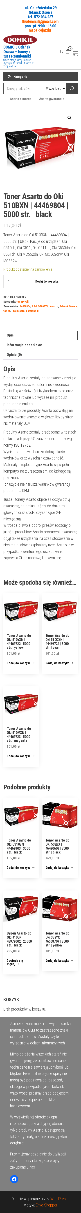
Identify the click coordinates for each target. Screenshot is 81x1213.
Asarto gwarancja (51, 99)
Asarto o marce (21, 99)
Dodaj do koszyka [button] (19, 663)
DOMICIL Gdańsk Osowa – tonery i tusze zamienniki (17, 51)
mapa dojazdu (40, 30)
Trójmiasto (18, 311)
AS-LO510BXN (40, 306)
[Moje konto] (61, 51)
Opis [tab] (10, 335)
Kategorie (20, 77)
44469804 (25, 306)
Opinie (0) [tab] (14, 355)
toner (6, 311)
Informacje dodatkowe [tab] (24, 345)
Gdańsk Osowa (68, 306)
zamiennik (32, 311)
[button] (69, 118)
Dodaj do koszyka (46, 281)
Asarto (54, 306)
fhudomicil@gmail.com (40, 21)
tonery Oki (22, 301)
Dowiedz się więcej (15, 962)
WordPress (59, 1198)
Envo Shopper (46, 1205)
